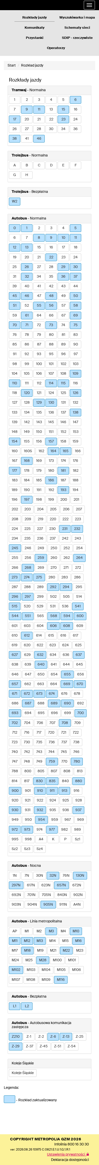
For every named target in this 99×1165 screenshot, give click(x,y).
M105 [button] (61, 970)
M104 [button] (46, 970)
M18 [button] (27, 950)
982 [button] (64, 829)
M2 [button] (39, 931)
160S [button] (28, 451)
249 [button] (41, 548)
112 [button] (39, 383)
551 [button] (28, 616)
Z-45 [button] (44, 1046)
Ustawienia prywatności (67, 1154)
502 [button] (53, 597)
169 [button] (39, 461)
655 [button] (67, 674)
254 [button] (79, 548)
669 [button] (66, 684)
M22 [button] (66, 950)
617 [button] (75, 635)
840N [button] (62, 895)
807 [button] (54, 771)
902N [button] (78, 895)
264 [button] (79, 558)
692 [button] (80, 703)
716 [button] (26, 732)
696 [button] (54, 713)
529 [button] (40, 606)
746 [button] (76, 752)
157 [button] (51, 441)
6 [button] (75, 100)
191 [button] (39, 490)
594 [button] (66, 616)
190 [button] (27, 490)
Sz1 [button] (77, 839)
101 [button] (51, 364)
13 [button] (51, 109)
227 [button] (40, 529)
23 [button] (63, 119)
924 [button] (53, 800)
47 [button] (39, 296)
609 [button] (79, 626)
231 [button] (65, 529)
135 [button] (39, 412)
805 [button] (41, 771)
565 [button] (40, 616)
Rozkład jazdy (32, 65)
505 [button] (66, 597)
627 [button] (15, 655)
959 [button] (54, 820)
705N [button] (46, 895)
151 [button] (51, 432)
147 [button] (75, 422)
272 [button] (78, 568)
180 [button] (51, 471)
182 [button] (75, 471)
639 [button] (28, 664)
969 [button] (80, 820)
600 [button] (80, 616)
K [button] (53, 839)
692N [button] (16, 895)
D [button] (51, 165)
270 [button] (54, 568)
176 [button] (75, 461)
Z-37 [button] (29, 1046)
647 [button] (28, 674)
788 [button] (15, 771)
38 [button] (14, 138)
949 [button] (15, 820)
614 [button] (39, 635)
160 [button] (15, 451)
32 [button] (27, 276)
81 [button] (63, 335)
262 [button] (66, 558)
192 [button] (51, 490)
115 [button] (63, 383)
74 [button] (63, 325)
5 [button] (63, 100)
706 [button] (40, 723)
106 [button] (39, 373)
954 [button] (41, 820)
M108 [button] (30, 980)
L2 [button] (27, 1006)
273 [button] (15, 577)
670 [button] (80, 684)
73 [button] (51, 325)
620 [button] (27, 645)
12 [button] (14, 247)
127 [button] (14, 402)
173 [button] (51, 461)
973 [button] (27, 829)
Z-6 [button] (53, 1036)
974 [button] (40, 829)
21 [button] (39, 119)
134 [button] (27, 412)
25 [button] (14, 267)
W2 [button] (14, 201)
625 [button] (78, 645)
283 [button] (64, 577)
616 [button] (63, 635)
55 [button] (39, 305)
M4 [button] (63, 931)
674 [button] (52, 694)
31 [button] (14, 276)
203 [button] (27, 509)
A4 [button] (41, 839)
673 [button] (39, 694)
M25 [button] (29, 960)
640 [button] (41, 664)
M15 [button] (65, 941)
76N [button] (66, 875)
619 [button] (15, 645)
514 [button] (79, 597)
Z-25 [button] (80, 1036)
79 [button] (39, 335)
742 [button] (27, 752)
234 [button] (15, 538)
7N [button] (27, 875)
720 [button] (51, 732)
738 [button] (76, 742)
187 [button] (63, 480)
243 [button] (78, 538)
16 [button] (75, 109)
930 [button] (15, 810)
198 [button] (39, 499)
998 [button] (28, 839)
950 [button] (28, 820)
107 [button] (51, 373)
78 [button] (27, 335)
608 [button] (66, 626)
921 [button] (27, 800)
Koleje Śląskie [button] (23, 1073)
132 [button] (75, 402)
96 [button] (63, 354)
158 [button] (63, 441)
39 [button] (14, 286)
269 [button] (41, 568)
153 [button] (75, 432)
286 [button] (77, 577)
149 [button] (27, 432)
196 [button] (15, 499)
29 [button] (63, 267)
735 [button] (39, 742)
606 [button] (53, 626)
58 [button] (75, 305)
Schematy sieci (77, 27)
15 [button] (63, 109)
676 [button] (64, 694)
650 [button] (41, 674)
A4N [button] (77, 904)
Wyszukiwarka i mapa (77, 17)
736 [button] (52, 742)
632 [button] (40, 655)
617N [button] (31, 885)
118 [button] (14, 393)
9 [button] (27, 109)
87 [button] (39, 344)
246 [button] (28, 548)
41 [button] (27, 138)
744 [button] (51, 752)
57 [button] (63, 305)
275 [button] (39, 577)
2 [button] (27, 100)
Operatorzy (56, 48)
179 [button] (39, 471)
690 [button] (67, 703)
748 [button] (27, 761)
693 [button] (15, 713)
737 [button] (64, 742)
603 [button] (27, 626)
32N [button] (53, 875)
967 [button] (67, 820)
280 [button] (51, 577)
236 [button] (40, 538)
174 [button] (63, 461)
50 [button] (75, 296)
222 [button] (65, 519)
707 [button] (52, 723)
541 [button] (78, 606)
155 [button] (27, 441)
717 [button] (39, 732)
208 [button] (15, 519)
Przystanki (34, 38)
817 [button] (26, 781)
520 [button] (27, 606)
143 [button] (39, 422)
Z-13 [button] (65, 1036)
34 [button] (63, 129)
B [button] (27, 165)
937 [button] (78, 810)
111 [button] (27, 383)
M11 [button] (15, 941)
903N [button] (16, 904)
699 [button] (67, 713)
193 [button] (63, 490)
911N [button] (63, 904)
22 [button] (51, 119)
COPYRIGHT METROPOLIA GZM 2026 (45, 1139)
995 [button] (15, 839)
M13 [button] (40, 941)
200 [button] (63, 499)
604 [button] (40, 626)
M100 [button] (57, 960)
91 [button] (14, 354)
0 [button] (14, 228)
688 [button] (41, 703)
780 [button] (77, 761)
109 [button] (75, 373)
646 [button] (15, 674)
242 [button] (65, 538)
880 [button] (78, 781)
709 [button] (77, 723)
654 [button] (54, 674)
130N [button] (80, 875)
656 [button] (80, 674)
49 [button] (63, 296)
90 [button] (75, 344)
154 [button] (15, 441)
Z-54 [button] (72, 1046)
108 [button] (63, 373)
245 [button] (15, 548)
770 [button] (64, 761)
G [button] (14, 175)
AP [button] (14, 931)
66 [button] (51, 315)
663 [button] (40, 684)
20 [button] (27, 119)
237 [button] (53, 538)
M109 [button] (46, 980)
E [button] (63, 165)
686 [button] (15, 703)
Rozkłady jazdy (34, 17)
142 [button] (27, 422)
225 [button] (27, 529)
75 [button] (76, 325)
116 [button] (75, 383)
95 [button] (51, 354)
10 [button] (63, 238)
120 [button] (27, 393)
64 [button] (39, 315)
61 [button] (27, 315)
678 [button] (77, 694)
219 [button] (40, 519)
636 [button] (66, 655)
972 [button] (15, 829)
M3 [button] (51, 931)
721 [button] (63, 732)
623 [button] (53, 645)
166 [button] (78, 451)
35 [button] (51, 276)
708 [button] (65, 723)
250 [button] (54, 548)
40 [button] (27, 286)
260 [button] (54, 558)
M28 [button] (42, 960)
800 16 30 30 (78, 1144)
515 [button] (15, 606)
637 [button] (79, 655)
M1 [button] (27, 931)
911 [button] (52, 791)
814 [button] (15, 781)
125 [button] (63, 393)
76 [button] (15, 335)
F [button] (76, 165)
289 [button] (40, 587)
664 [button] (53, 684)
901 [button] (28, 791)
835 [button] (52, 781)
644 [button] (66, 664)
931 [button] (27, 810)
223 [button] (78, 519)
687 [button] (28, 703)
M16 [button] (78, 941)
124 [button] (51, 393)
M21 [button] (53, 950)
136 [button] (51, 412)
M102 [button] (16, 970)
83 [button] (75, 335)
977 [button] (52, 829)
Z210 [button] (16, 1036)
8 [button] (39, 238)
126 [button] (75, 393)
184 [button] (27, 480)
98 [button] (14, 364)
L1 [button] (14, 1006)
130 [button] (51, 402)
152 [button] (63, 432)
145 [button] (51, 422)
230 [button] (52, 529)
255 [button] (15, 558)
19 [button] (14, 257)
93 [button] (39, 354)
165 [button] (66, 451)
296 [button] (15, 597)
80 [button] (51, 335)
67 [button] (63, 315)
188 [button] (75, 480)
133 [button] (14, 412)
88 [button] (51, 344)
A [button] (14, 165)
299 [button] (40, 597)
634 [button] (53, 655)
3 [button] (39, 100)
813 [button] (79, 771)
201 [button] (76, 499)
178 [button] (26, 471)
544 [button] (15, 616)
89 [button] (63, 344)
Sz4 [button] (40, 849)
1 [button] (14, 100)
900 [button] (15, 791)
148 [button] (15, 432)
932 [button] (40, 810)
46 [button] (39, 138)
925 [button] (65, 800)
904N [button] (32, 904)
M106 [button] (76, 970)
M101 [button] (72, 960)
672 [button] (27, 694)
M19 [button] (40, 950)
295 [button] (79, 587)
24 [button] (75, 119)
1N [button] (15, 875)
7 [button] (14, 109)
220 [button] (53, 519)
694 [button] (28, 713)
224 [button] (15, 529)
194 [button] (75, 490)
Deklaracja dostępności (70, 1160)
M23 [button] (79, 950)
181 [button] (63, 471)
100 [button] (39, 364)
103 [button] (75, 364)
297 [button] (28, 597)
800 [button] (27, 771)
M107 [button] (16, 980)
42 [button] (51, 286)
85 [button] (14, 344)
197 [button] (26, 499)
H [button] (26, 175)
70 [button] (15, 325)
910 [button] (40, 791)
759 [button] (52, 761)
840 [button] (65, 781)
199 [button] (51, 499)
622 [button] (40, 645)
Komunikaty (34, 27)
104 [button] (15, 373)
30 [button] (51, 129)
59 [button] (14, 315)
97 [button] (76, 354)
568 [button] (53, 616)
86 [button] (27, 344)
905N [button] (48, 904)
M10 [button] (76, 931)
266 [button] (15, 568)
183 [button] (15, 480)
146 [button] (63, 422)
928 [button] (78, 800)
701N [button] (31, 895)
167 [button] (14, 461)
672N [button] (76, 885)
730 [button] (27, 742)
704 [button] (27, 723)
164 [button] (53, 451)
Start (12, 65)
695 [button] (41, 713)
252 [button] (66, 548)
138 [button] (75, 412)
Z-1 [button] (28, 1036)
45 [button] (14, 296)
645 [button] (79, 664)
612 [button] (27, 635)
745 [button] (64, 752)
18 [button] (75, 247)
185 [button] (39, 480)
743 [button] (39, 752)
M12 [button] (27, 941)
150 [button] (39, 432)
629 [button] (27, 655)
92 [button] (27, 354)
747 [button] (15, 761)
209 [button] (28, 519)
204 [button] (40, 509)
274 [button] (27, 577)
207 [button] (79, 509)
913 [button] (64, 791)
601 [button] (15, 626)
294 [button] (66, 587)
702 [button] (15, 723)
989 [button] (77, 829)
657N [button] (61, 885)
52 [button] (27, 305)
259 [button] (41, 558)
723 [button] (15, 742)
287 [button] (15, 587)
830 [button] (39, 781)
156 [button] (39, 441)
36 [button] (75, 129)
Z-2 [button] (41, 1036)
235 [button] (27, 538)
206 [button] (66, 509)
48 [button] (51, 296)
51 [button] (14, 305)
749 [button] (39, 761)
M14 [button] (52, 941)
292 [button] (53, 587)
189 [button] (15, 490)
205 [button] (53, 509)
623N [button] (46, 885)
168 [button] (27, 461)
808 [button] (66, 771)
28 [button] (39, 129)
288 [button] (27, 587)
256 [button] (28, 558)
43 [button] (63, 286)
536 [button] (65, 606)
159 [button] (75, 441)
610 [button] (15, 635)
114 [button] (51, 383)
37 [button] (75, 276)
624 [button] (65, 645)
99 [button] (27, 364)
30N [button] (39, 875)
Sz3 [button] (27, 849)
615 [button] (51, 635)
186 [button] (51, 480)
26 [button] (14, 129)
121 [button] (39, 393)
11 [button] (39, 109)
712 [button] (14, 732)
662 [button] (27, 684)
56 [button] (51, 305)
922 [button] (40, 800)
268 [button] (28, 568)
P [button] (65, 839)
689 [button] (54, 703)
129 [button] (39, 402)
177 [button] (14, 471)
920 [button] (15, 800)
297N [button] (16, 885)
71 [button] (26, 325)
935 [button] (53, 810)
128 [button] (27, 402)
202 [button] (15, 509)
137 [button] (63, 412)
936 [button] (65, 810)
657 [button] (15, 684)
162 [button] (41, 451)
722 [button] (76, 732)
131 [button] (63, 402)
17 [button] (14, 119)
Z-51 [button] (57, 1046)
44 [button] (75, 286)
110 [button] (14, 383)
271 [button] (66, 568)
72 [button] (39, 325)
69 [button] (75, 315)
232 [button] (77, 529)
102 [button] (63, 364)
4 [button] (51, 100)
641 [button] (54, 664)
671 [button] (14, 694)
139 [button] (15, 422)
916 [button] (76, 791)
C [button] (39, 165)
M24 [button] (15, 960)
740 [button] (15, 752)
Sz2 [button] (15, 849)
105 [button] (27, 373)
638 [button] (15, 664)
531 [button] (53, 606)
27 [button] (27, 129)
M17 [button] (15, 950)
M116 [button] (61, 980)
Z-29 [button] (16, 1046)
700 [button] (80, 713)
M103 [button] (31, 970)
